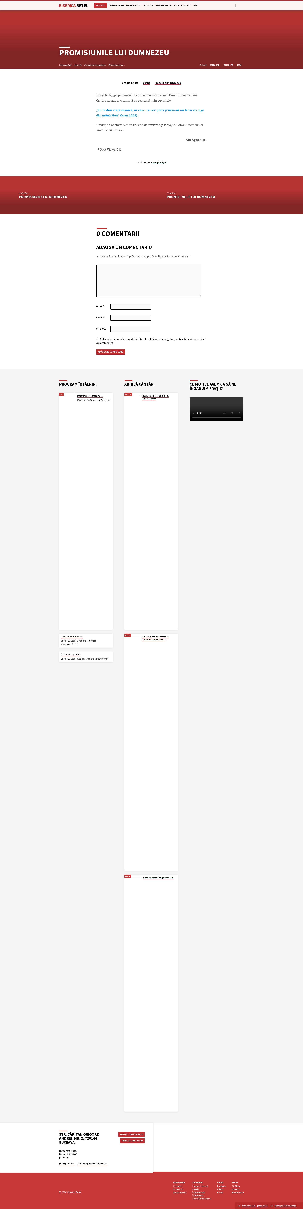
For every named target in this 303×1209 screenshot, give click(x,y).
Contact (186, 5)
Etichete (228, 65)
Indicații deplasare (132, 1140)
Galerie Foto (133, 5)
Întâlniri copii (104, 400)
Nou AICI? (100, 5)
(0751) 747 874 (66, 1163)
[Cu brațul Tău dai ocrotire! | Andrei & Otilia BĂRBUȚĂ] (132, 752)
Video (220, 1182)
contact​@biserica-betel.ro (92, 1163)
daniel (146, 82)
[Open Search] (233, 5)
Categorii (215, 65)
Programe (221, 1186)
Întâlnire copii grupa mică (90, 396)
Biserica (73, 5)
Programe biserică (69, 644)
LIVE (195, 5)
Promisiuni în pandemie (95, 65)
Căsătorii (236, 1186)
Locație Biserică (179, 1192)
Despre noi (179, 1182)
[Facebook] (239, 5)
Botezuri (235, 1189)
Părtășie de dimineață (72, 636)
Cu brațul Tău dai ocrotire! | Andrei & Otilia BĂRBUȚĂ (155, 638)
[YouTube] (242, 5)
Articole (78, 65)
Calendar (148, 5)
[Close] (300, 1205)
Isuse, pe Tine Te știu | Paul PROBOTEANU (155, 397)
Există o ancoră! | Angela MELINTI (158, 877)
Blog (176, 5)
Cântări (220, 1189)
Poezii (220, 1192)
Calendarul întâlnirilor (201, 1198)
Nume (100, 306)
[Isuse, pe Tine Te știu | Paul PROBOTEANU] (132, 511)
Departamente (163, 5)
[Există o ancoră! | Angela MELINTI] (132, 993)
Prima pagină (65, 65)
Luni (239, 65)
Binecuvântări (238, 1192)
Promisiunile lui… (116, 65)
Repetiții (195, 1189)
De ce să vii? (178, 1189)
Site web (101, 328)
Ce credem (177, 1186)
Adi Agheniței (158, 162)
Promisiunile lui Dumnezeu (43, 197)
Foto (235, 1182)
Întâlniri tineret (198, 1192)
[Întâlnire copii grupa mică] (67, 511)
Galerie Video (116, 5)
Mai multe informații (131, 1134)
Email (100, 317)
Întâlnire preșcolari (70, 654)
